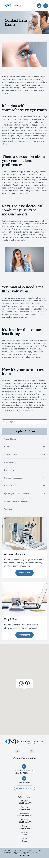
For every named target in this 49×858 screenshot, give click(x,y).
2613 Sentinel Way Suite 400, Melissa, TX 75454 (24, 772)
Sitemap (34, 852)
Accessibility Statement (11, 852)
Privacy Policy (25, 852)
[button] (1, 5)
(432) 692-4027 (24, 782)
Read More (24, 573)
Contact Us (24, 635)
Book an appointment (24, 788)
